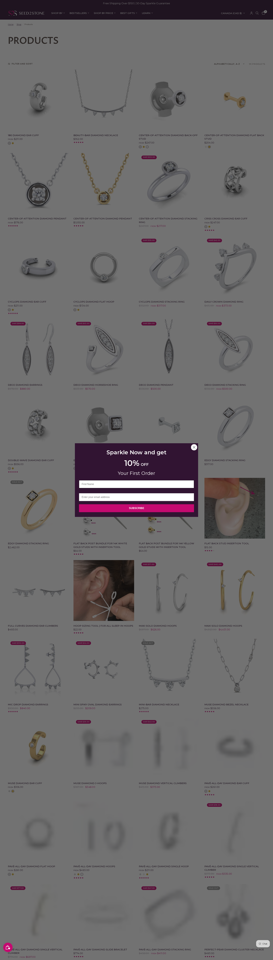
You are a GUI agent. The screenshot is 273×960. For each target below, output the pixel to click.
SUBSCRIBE (136, 508)
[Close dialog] (194, 447)
